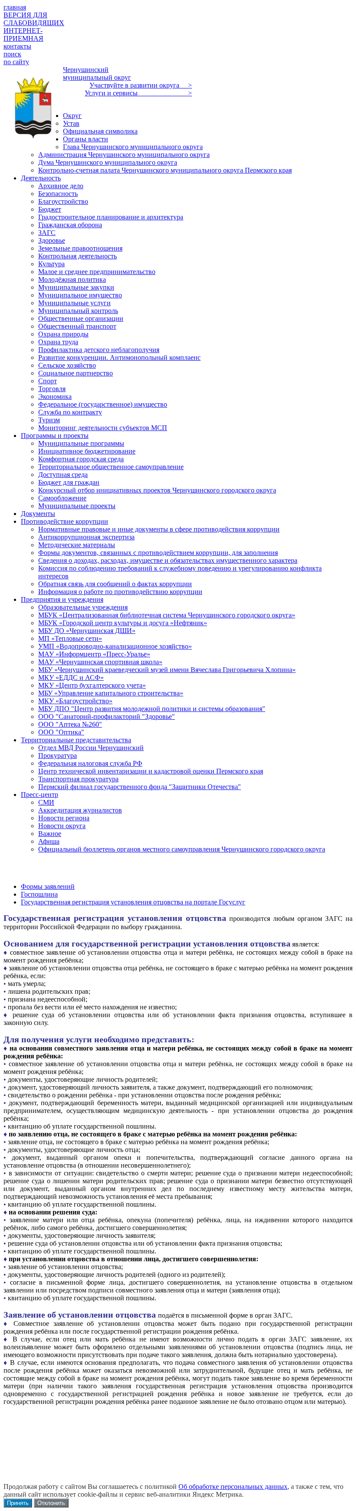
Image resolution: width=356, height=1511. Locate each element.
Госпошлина (39, 894)
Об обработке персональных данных (232, 1486)
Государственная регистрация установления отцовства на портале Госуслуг (133, 902)
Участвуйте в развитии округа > (140, 85)
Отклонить (51, 1503)
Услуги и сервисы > (138, 93)
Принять (18, 1503)
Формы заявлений (48, 886)
